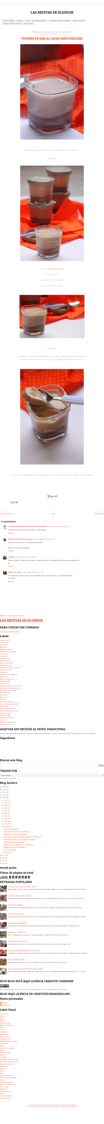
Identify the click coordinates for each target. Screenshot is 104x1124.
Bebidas (2, 647)
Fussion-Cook (4, 670)
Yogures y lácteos (59, 34)
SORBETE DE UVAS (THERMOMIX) (15, 834)
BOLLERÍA (19, 20)
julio (5, 816)
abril (5, 808)
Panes (1, 697)
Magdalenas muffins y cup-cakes (9, 686)
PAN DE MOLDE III (10, 850)
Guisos (2, 677)
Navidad (2, 695)
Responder (11, 533)
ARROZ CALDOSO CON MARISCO (14, 847)
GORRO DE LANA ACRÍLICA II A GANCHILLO (19, 845)
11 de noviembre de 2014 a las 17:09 (32, 572)
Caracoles (2, 654)
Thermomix (3, 715)
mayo (5, 811)
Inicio (53, 514)
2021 (3, 861)
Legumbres (3, 684)
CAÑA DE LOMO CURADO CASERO (19, 896)
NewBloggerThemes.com (69, 1106)
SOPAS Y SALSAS (28, 23)
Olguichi (4, 1003)
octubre (6, 824)
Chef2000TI (3, 658)
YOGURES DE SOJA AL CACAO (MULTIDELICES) (51, 38)
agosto (6, 819)
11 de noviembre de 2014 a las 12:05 (43, 539)
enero (5, 800)
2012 (3, 792)
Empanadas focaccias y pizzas (8, 668)
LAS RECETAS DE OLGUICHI (52, 12)
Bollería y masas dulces (6, 652)
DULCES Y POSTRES (8, 20)
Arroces (2, 645)
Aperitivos (3, 643)
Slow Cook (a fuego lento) (7, 711)
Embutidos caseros (5, 665)
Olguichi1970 (6, 1005)
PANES (27, 20)
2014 (3, 797)
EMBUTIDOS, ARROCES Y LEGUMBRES (59, 20)
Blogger (72, 1105)
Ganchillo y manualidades (7, 674)
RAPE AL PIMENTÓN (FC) (16, 960)
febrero (6, 803)
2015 (3, 855)
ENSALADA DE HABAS (11, 829)
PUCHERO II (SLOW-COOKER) (17, 941)
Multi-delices (42, 34)
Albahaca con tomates (14, 572)
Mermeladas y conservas (7, 690)
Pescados (2, 706)
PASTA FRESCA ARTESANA (39, 20)
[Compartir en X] (15, 502)
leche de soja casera (56, 269)
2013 (3, 795)
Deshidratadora (4, 661)
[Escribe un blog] (13, 502)
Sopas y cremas (4, 713)
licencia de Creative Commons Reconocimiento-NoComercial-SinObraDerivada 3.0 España (40, 989)
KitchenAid (3, 681)
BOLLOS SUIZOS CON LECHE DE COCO (17, 832)
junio (5, 813)
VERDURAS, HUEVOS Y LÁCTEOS (12, 23)
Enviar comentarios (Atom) (16, 616)
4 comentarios (66, 32)
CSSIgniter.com (39, 1106)
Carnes (2, 656)
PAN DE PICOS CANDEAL (16, 914)
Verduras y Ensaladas (6, 722)
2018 (3, 858)
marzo (6, 805)
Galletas (2, 672)
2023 (3, 863)
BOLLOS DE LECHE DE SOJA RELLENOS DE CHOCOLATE (23, 837)
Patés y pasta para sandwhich (8, 704)
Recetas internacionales (6, 709)
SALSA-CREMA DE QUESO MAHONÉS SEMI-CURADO (25, 969)
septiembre (7, 821)
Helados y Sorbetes (5, 679)
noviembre (7, 826)
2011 (3, 790)
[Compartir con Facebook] (17, 502)
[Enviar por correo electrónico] (11, 502)
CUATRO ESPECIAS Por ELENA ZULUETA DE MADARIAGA (28, 526)
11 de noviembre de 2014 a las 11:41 (58, 526)
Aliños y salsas (4, 640)
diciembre (7, 853)
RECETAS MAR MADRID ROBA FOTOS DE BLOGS (24, 951)
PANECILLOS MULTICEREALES (14, 842)
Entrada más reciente (6, 514)
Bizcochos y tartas (5, 649)
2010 (3, 787)
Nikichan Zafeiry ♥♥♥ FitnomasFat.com (20, 539)
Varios (2, 720)
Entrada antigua (98, 514)
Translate (13, 778)
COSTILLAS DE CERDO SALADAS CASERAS (22, 887)
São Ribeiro (11, 557)
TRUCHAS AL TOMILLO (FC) (17, 932)
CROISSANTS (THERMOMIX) (17, 923)
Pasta (1, 699)
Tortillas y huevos (5, 718)
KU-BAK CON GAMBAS (15, 905)
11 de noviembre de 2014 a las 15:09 (26, 557)
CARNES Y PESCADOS (79, 20)
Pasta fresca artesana (6, 702)
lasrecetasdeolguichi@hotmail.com (10, 632)
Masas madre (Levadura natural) (9, 688)
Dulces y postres (4, 663)
